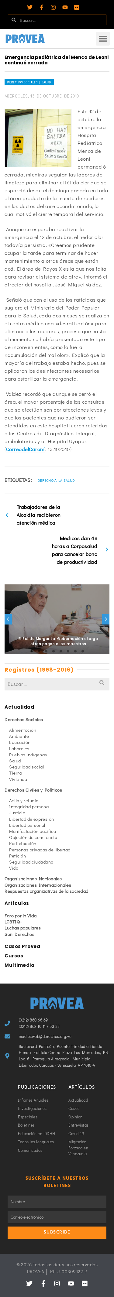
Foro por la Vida (20, 915)
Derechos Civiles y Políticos (33, 790)
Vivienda (18, 779)
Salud (15, 761)
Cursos (14, 956)
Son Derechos (19, 934)
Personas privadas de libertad (40, 850)
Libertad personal (27, 825)
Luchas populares (23, 928)
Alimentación (22, 730)
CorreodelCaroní (25, 449)
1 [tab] (32, 651)
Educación (20, 742)
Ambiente (19, 736)
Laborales (19, 748)
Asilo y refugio (24, 800)
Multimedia (19, 965)
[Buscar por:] (57, 683)
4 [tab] (53, 651)
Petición (17, 856)
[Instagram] (53, 7)
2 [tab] (39, 651)
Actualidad (19, 707)
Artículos (17, 903)
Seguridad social (26, 767)
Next (105, 619)
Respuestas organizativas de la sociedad (46, 891)
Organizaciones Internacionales (38, 885)
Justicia (17, 812)
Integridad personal (29, 806)
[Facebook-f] (41, 7)
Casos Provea (22, 946)
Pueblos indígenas (28, 754)
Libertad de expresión (31, 819)
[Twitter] (30, 7)
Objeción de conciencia (33, 837)
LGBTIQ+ (13, 922)
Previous (8, 619)
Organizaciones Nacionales (33, 878)
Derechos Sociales (24, 719)
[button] (103, 39)
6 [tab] (68, 651)
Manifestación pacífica (32, 831)
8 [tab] (83, 651)
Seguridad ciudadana (31, 862)
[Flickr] (76, 7)
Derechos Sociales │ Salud (29, 82)
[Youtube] (65, 7)
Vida (13, 868)
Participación (22, 843)
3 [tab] (46, 651)
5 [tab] (61, 651)
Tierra (15, 773)
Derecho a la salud (56, 480)
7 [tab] (75, 651)
